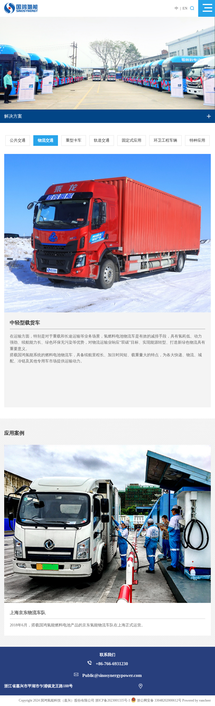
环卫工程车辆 (165, 140)
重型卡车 (73, 140)
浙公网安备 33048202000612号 (159, 700)
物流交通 (45, 140)
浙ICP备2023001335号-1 (112, 700)
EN (185, 8)
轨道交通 (101, 140)
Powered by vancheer (196, 700)
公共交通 (17, 140)
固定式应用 (131, 140)
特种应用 (197, 140)
